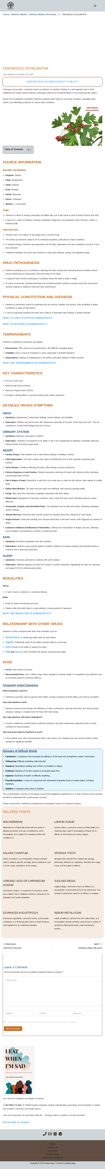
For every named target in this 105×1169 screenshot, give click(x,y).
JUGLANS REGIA (64, 880)
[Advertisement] (52, 36)
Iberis (8, 647)
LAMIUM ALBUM (64, 821)
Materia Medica (19, 14)
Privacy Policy (52, 1154)
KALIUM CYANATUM (15, 853)
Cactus (18, 651)
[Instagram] (55, 1134)
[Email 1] (50, 1134)
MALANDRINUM (12, 821)
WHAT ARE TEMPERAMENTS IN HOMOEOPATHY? (29, 363)
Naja (7, 651)
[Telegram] (60, 1134)
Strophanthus (12, 637)
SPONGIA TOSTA (65, 853)
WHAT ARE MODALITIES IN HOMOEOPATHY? (27, 613)
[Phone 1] (44, 1134)
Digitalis (9, 642)
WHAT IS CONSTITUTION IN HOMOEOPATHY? (28, 318)
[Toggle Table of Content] (27, 149)
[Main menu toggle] (95, 6)
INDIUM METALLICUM (67, 912)
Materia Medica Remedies (43, 14)
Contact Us (52, 1147)
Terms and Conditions (52, 1157)
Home (6, 14)
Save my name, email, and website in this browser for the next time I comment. (42, 1022)
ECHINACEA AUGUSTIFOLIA (20, 912)
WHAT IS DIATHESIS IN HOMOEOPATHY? (25, 324)
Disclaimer (53, 1150)
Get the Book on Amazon (16, 1122)
